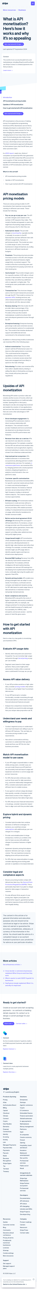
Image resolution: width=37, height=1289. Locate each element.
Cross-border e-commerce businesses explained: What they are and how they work (18, 973)
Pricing (5, 1100)
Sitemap (6, 1250)
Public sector (24, 1166)
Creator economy (26, 1137)
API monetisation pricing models (14, 101)
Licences (6, 1248)
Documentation (25, 1198)
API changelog (24, 1206)
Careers (22, 1225)
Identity (5, 1134)
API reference (24, 1201)
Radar (5, 1156)
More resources (9, 10)
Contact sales (21, 1023)
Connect (6, 1118)
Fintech (22, 1140)
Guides (5, 1222)
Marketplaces (24, 1124)
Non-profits (24, 1158)
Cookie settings (8, 1253)
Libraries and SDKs (26, 1209)
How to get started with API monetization (17, 108)
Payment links (7, 1148)
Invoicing (6, 1137)
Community (7, 1230)
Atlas (4, 1102)
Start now (8, 1023)
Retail (22, 1168)
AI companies (24, 1135)
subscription (9, 829)
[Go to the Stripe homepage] (5, 1089)
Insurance (23, 1150)
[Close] (33, 1279)
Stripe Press (24, 1230)
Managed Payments (9, 1145)
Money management (27, 1126)
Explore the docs (9, 1072)
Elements (6, 1126)
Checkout (6, 1113)
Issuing (5, 1140)
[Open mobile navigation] (33, 3)
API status (23, 1204)
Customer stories (9, 1225)
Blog (4, 1227)
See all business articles (11, 964)
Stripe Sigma (7, 1163)
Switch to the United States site (14, 1284)
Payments (6, 1150)
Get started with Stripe (13, 44)
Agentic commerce (26, 1105)
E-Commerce (24, 1110)
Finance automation (26, 1116)
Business (22, 10)
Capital (5, 1110)
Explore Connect (9, 1049)
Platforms (23, 1129)
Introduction (7, 97)
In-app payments (25, 1121)
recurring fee (16, 233)
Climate (5, 1116)
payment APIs (10, 297)
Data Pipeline (7, 1124)
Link (4, 1142)
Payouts (5, 1153)
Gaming (22, 1143)
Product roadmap (25, 1222)
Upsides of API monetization (13, 104)
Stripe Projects (25, 1212)
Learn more (7, 70)
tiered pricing (23, 658)
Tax (4, 1166)
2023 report (10, 153)
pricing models (20, 687)
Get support (7, 1263)
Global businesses (26, 1118)
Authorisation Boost (9, 1105)
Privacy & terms (8, 1238)
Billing (5, 1108)
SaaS (21, 1132)
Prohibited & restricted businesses (7, 1242)
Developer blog (25, 1214)
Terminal (6, 1169)
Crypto (5, 1121)
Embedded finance (26, 1113)
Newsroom (23, 1227)
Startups (23, 1102)
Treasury (6, 1171)
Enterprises (24, 1100)
